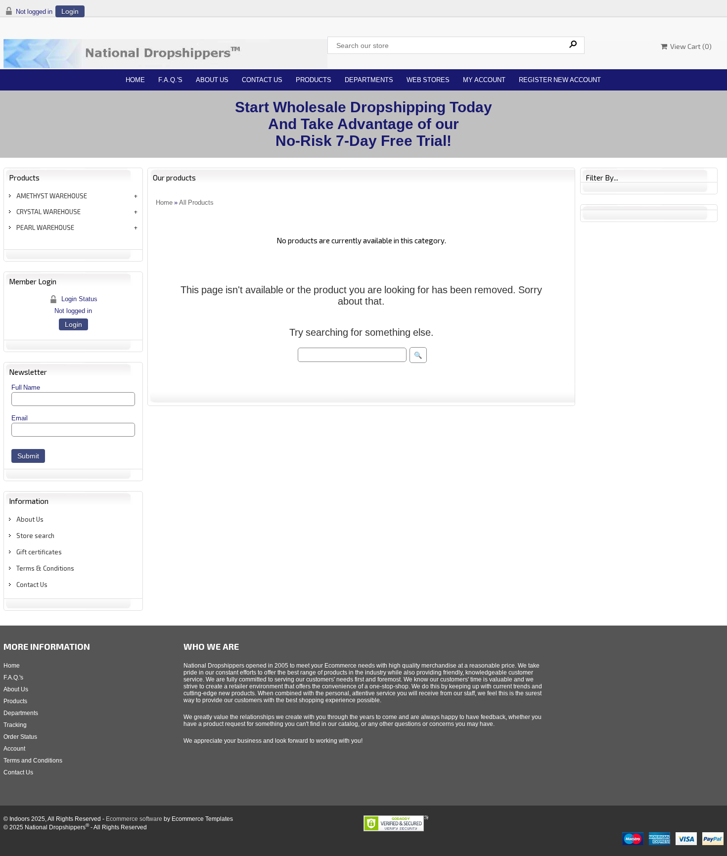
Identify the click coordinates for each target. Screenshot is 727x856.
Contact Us (262, 80)
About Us (212, 80)
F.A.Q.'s (170, 80)
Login (70, 11)
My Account (484, 80)
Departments (369, 80)
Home (135, 80)
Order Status (20, 736)
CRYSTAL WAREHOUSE (48, 212)
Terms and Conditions (32, 760)
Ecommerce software (134, 818)
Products (313, 80)
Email (19, 418)
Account (14, 748)
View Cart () (689, 46)
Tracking (15, 724)
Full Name (25, 387)
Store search (35, 536)
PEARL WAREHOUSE (45, 227)
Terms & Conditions (45, 568)
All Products (196, 202)
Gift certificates (39, 552)
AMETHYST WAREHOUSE (51, 196)
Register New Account (560, 80)
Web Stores (428, 80)
